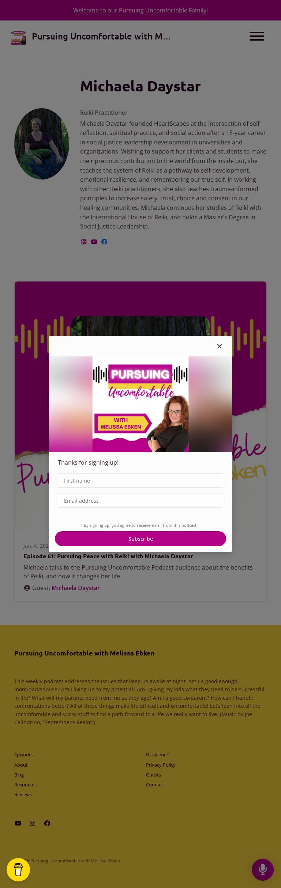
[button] (219, 346)
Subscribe (140, 538)
